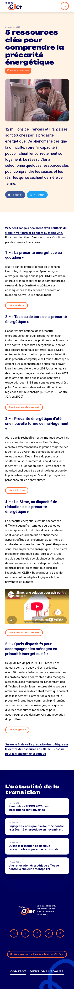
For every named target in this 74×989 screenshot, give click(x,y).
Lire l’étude (17, 490)
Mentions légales (47, 971)
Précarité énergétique (19, 70)
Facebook (17, 194)
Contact (18, 971)
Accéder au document (24, 407)
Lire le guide (17, 730)
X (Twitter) (39, 194)
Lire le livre (17, 305)
